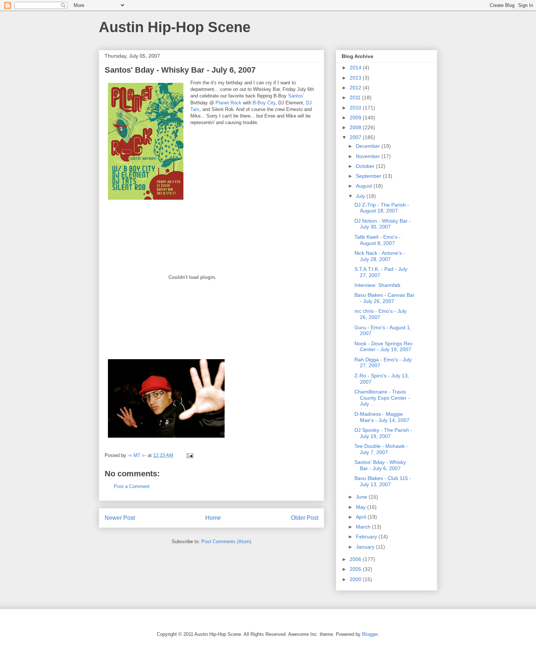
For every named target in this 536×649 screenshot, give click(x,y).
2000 (356, 579)
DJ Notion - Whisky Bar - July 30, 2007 (382, 224)
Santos (295, 96)
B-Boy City (264, 102)
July (361, 196)
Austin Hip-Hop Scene (174, 27)
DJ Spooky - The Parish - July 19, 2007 (383, 433)
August (364, 186)
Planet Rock (228, 102)
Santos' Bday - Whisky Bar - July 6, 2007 (380, 465)
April (362, 517)
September (369, 176)
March (364, 527)
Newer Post (120, 518)
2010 (356, 108)
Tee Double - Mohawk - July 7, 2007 (381, 449)
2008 (356, 127)
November (368, 156)
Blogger (370, 634)
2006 (356, 559)
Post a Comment (131, 486)
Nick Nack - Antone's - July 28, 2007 (379, 256)
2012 (356, 88)
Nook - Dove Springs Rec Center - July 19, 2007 (383, 347)
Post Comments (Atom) (226, 541)
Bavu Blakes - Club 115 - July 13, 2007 (382, 481)
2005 (356, 569)
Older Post (304, 518)
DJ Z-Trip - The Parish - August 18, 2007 (381, 208)
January (366, 547)
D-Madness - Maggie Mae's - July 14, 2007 (381, 417)
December (368, 146)
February (367, 536)
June (362, 497)
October (366, 166)
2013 (356, 78)
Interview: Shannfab (377, 285)
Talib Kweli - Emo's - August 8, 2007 (377, 240)
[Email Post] (189, 455)
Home (213, 518)
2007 (356, 137)
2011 (356, 97)
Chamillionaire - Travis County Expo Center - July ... (382, 398)
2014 (356, 67)
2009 (356, 117)
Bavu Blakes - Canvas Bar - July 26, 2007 (384, 298)
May (361, 507)
